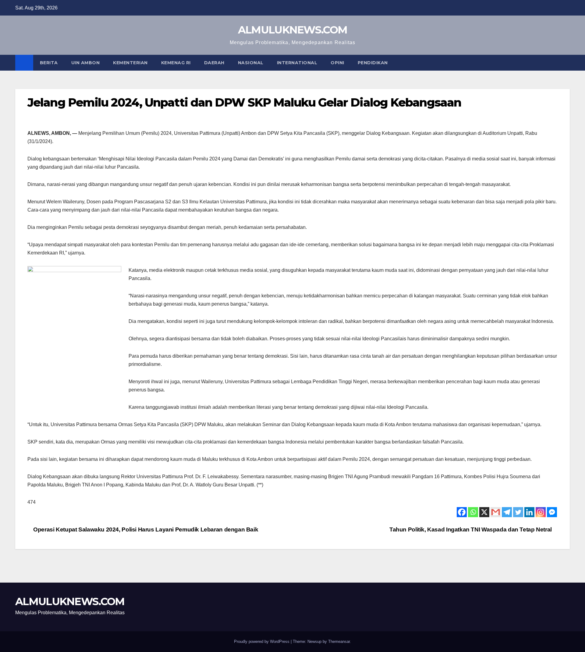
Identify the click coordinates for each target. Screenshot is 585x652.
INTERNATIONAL (297, 62)
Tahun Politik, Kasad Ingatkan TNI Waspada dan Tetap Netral (471, 529)
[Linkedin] (529, 512)
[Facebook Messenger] (552, 512)
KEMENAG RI (176, 62)
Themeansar (339, 641)
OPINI (337, 62)
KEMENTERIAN (130, 62)
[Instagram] (541, 512)
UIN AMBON (85, 62)
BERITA (49, 62)
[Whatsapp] (473, 512)
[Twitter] (518, 512)
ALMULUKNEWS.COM (292, 29)
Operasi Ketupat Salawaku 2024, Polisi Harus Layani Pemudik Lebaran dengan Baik (145, 529)
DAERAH (214, 62)
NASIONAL (251, 62)
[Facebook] (462, 512)
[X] (484, 512)
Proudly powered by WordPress (262, 641)
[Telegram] (507, 512)
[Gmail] (496, 512)
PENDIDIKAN (373, 62)
